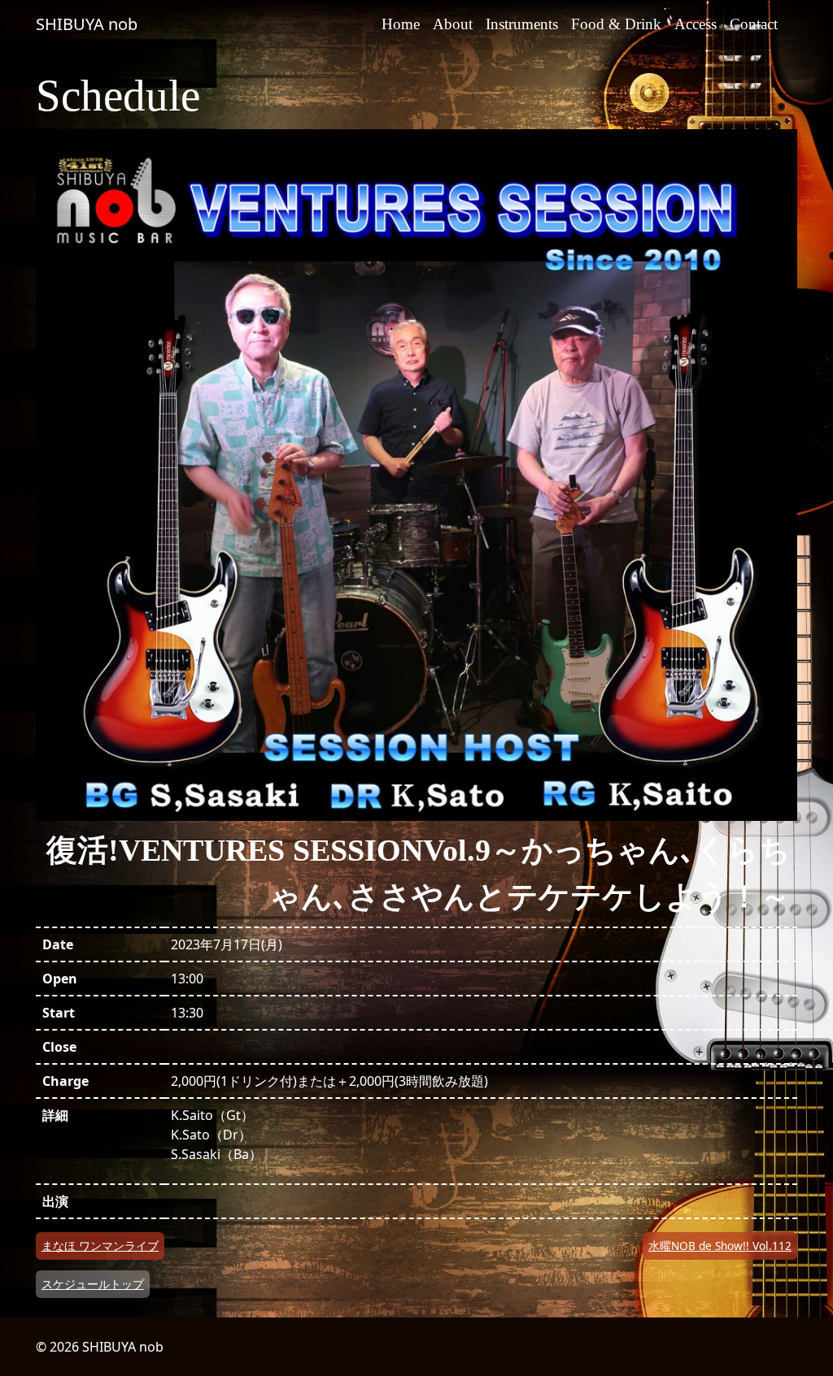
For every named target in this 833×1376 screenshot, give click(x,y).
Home (401, 24)
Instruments (522, 24)
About (453, 24)
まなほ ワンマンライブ (100, 1245)
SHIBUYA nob (86, 24)
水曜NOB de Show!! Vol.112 (720, 1245)
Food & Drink (616, 24)
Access (695, 24)
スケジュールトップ (92, 1283)
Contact (754, 24)
